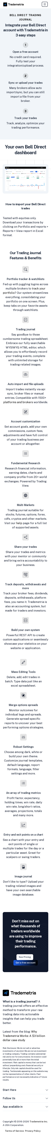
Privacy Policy (33, 1130)
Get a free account (25, 962)
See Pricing (25, 957)
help (19, 523)
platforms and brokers (18, 402)
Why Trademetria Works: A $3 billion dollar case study (24, 1036)
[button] (46, 1090)
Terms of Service (14, 1130)
